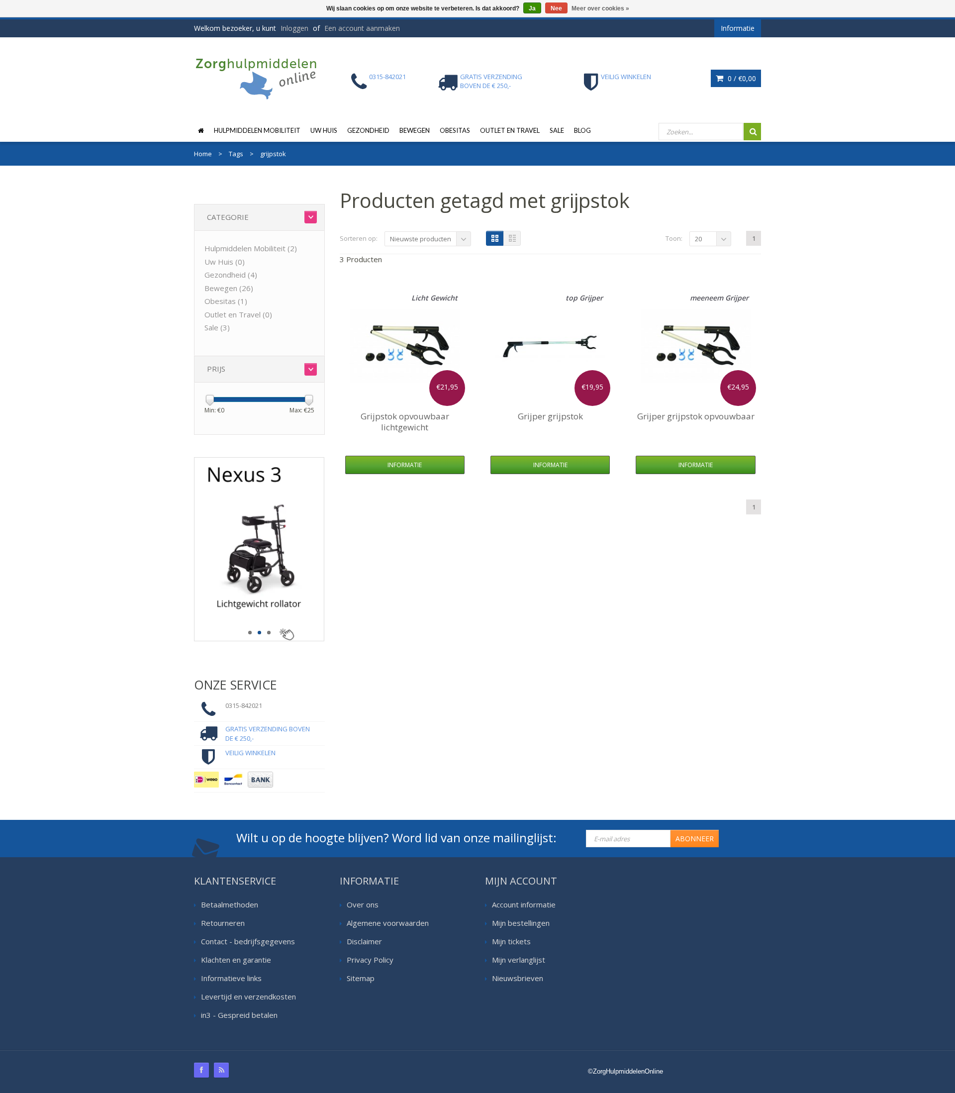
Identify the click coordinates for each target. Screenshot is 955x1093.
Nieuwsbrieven (517, 978)
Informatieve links (231, 978)
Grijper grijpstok (550, 416)
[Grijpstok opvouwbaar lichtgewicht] (405, 346)
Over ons (363, 904)
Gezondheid (368, 130)
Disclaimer (364, 941)
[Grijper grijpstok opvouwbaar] (696, 346)
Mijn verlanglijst (518, 960)
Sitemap (361, 978)
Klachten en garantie (236, 960)
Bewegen (414, 130)
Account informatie (524, 904)
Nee (556, 8)
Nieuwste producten (420, 238)
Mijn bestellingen (521, 923)
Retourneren (223, 923)
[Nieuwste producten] (221, 1070)
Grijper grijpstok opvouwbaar (696, 416)
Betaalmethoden (229, 904)
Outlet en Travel (510, 130)
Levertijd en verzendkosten (248, 996)
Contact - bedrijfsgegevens (248, 941)
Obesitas (455, 130)
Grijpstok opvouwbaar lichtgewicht (405, 421)
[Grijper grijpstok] (550, 346)
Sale (557, 130)
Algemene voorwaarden (388, 923)
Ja (532, 8)
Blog (582, 130)
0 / (741, 78)
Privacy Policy (370, 960)
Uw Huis (323, 130)
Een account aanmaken (362, 28)
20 (698, 238)
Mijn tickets (511, 941)
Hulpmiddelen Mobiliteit (257, 130)
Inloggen (294, 28)
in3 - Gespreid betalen (239, 1015)
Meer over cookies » (600, 8)
